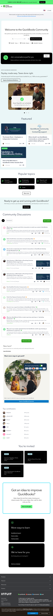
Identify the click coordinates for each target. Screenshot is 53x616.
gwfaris (8, 311)
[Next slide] (42, 98)
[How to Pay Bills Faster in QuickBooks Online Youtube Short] (13, 157)
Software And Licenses (6, 604)
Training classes (15, 538)
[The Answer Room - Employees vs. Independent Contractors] (13, 134)
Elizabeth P (8, 430)
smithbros (9, 334)
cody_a (7, 423)
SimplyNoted (9, 243)
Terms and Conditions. (45, 604)
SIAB (7, 427)
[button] (49, 10)
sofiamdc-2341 (9, 416)
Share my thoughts (26, 506)
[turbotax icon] (29, 594)
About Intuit (3, 598)
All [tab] (3, 220)
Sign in (46, 55)
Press (2, 601)
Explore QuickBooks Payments (26, 401)
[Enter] (12, 39)
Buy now (42, 2)
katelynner (8, 412)
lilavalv (8, 291)
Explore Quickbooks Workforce (10, 80)
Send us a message (15, 564)
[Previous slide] (10, 98)
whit (7, 254)
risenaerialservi (10, 323)
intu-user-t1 (8, 434)
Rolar (8, 233)
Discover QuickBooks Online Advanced (26, 16)
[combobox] (19, 39)
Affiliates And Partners (5, 603)
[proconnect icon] (36, 594)
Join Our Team (4, 600)
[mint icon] (44, 594)
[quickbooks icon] (22, 594)
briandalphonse (10, 301)
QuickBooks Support (16, 533)
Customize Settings (44, 613)
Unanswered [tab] (9, 220)
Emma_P (8, 268)
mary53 (8, 437)
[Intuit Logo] (6, 594)
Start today (26, 207)
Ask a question (47, 220)
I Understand (32, 613)
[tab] (24, 112)
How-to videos (14, 536)
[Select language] (44, 10)
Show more (26, 193)
